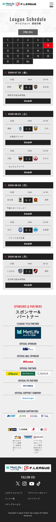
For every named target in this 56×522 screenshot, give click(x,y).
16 (8, 56)
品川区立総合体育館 (16, 279)
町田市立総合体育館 (16, 95)
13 (28, 50)
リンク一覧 (10, 498)
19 (38, 56)
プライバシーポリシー (38, 492)
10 (48, 45)
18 (28, 56)
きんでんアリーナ (16, 167)
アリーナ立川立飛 (16, 238)
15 (48, 50)
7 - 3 (28, 271)
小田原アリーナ (16, 137)
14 (38, 50)
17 (18, 56)
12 (18, 50)
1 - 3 (28, 158)
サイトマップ (34, 498)
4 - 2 (28, 87)
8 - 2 (28, 200)
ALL (27, 61)
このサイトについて (14, 492)
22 (18, 61)
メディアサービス (13, 504)
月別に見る (28, 32)
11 (8, 50)
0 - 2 (28, 230)
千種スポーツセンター (16, 208)
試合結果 (28, 101)
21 (8, 61)
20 (48, 56)
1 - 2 (28, 128)
